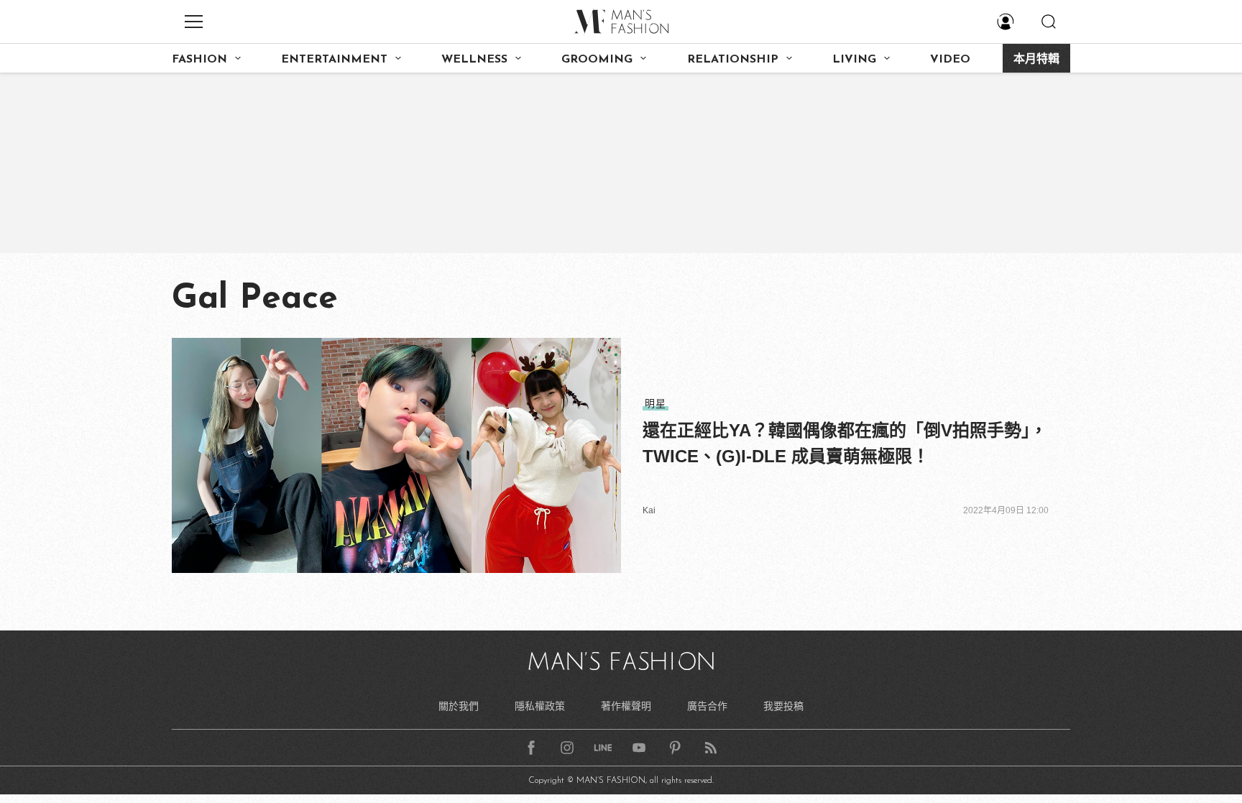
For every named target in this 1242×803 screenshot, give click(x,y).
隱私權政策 (540, 706)
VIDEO (950, 59)
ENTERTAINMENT (334, 59)
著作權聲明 (626, 706)
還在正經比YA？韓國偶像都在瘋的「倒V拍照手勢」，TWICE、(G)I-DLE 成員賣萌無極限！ (845, 443)
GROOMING (596, 59)
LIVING (854, 59)
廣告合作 (707, 706)
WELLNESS (474, 59)
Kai (649, 510)
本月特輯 (1036, 59)
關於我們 (458, 706)
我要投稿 (783, 706)
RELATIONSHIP (732, 59)
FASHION (199, 59)
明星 (655, 403)
